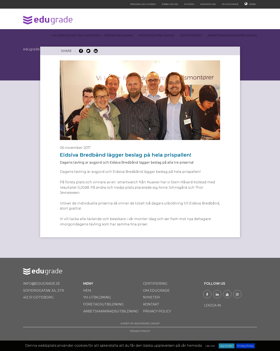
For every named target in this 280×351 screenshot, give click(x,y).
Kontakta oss (208, 4)
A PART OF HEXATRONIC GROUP (140, 323)
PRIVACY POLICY (140, 331)
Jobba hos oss (170, 4)
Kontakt (151, 304)
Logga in (212, 305)
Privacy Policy (245, 345)
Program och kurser (143, 4)
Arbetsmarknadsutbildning (232, 35)
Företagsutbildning (156, 35)
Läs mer (210, 345)
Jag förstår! (226, 345)
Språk (252, 4)
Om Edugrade (230, 4)
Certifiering (191, 35)
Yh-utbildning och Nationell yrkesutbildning (92, 35)
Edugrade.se (33, 49)
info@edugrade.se (41, 284)
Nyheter (189, 4)
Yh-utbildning (97, 297)
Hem (87, 290)
